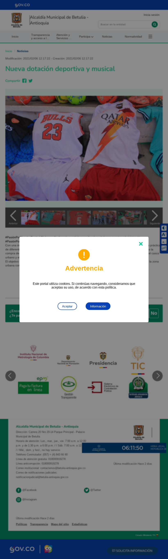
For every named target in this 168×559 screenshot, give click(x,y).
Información (98, 306)
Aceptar (67, 306)
